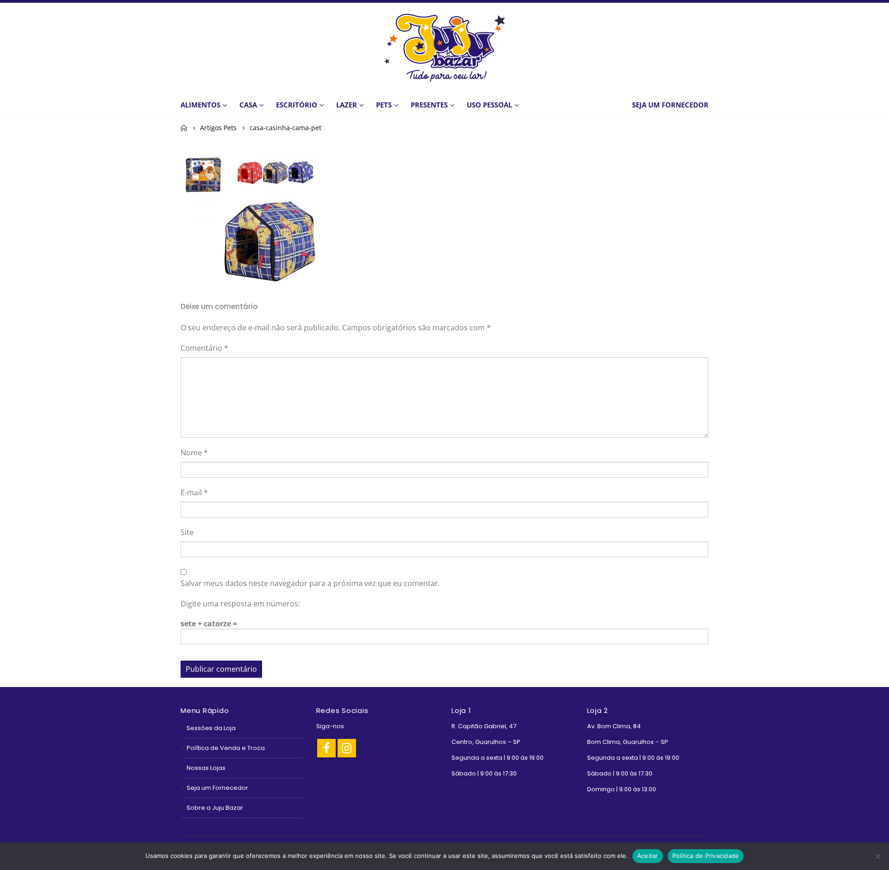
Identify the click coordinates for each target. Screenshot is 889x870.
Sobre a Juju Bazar (215, 807)
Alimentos (200, 104)
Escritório (296, 104)
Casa (248, 104)
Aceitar (647, 855)
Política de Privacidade (705, 855)
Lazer (346, 104)
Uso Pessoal (489, 104)
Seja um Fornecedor (217, 787)
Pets (384, 104)
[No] (877, 856)
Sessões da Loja (211, 728)
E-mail (194, 492)
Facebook (326, 748)
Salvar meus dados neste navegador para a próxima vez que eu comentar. (310, 583)
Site (187, 532)
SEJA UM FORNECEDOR (670, 104)
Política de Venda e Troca (226, 748)
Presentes (429, 104)
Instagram (347, 748)
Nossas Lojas (206, 767)
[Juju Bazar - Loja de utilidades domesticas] (444, 47)
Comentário (204, 348)
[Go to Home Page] (184, 127)
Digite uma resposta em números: (240, 604)
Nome (194, 453)
